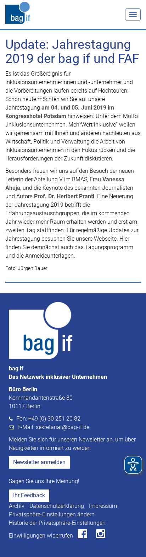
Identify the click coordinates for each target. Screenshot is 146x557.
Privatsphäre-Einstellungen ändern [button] (52, 514)
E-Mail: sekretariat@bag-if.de (53, 427)
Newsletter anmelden (39, 462)
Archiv (16, 506)
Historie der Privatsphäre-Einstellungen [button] (57, 523)
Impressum (103, 506)
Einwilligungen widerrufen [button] (41, 535)
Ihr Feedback (29, 495)
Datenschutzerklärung (56, 506)
